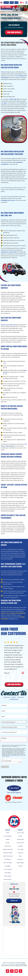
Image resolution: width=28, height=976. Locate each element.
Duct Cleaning (7, 869)
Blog (20, 856)
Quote (16, 2)
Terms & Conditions (6, 756)
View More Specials (14, 32)
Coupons (6, 2)
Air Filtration (7, 859)
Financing (20, 852)
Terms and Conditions (20, 964)
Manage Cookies (19, 965)
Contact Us (14, 900)
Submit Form (4, 766)
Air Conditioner (8, 836)
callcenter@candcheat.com (15, 755)
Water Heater (7, 876)
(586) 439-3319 (14, 889)
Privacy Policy (23, 755)
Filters (11, 2)
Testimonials (20, 839)
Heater (7, 839)
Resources (20, 859)
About (20, 836)
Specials (20, 846)
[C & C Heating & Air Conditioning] (1, 2)
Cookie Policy (12, 965)
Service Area (20, 842)
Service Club (20, 832)
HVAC (7, 832)
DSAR (25, 965)
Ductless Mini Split (8, 849)
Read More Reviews (14, 684)
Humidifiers (8, 866)
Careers (20, 866)
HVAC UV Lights (7, 862)
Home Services (8, 879)
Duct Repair (8, 872)
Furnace (8, 842)
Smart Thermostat (8, 856)
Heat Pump (8, 846)
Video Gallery (20, 862)
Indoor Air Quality (7, 852)
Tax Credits (20, 849)
